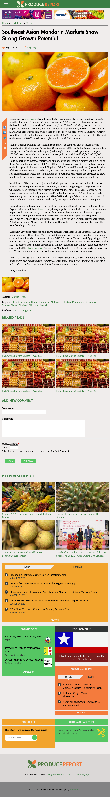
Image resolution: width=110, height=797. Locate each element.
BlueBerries (69, 696)
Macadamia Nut (71, 705)
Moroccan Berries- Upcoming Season (82, 687)
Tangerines (27, 310)
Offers (68, 677)
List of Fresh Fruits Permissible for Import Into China (76, 731)
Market (15, 296)
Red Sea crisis (35, 247)
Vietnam (34, 305)
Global (43, 305)
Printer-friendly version (5, 143)
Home (5, 23)
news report (31, 118)
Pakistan (66, 302)
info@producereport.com (58, 774)
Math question (10, 443)
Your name (8, 408)
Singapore (91, 302)
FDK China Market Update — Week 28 (76, 355)
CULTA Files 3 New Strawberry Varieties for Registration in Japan (44, 583)
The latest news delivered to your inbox (26, 729)
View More (81, 713)
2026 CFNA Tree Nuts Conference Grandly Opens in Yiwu (40, 609)
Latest (27, 567)
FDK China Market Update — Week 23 (76, 390)
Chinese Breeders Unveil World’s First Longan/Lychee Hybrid (22, 554)
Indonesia (44, 302)
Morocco (25, 302)
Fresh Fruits (17, 23)
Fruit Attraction (13, 663)
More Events (28, 672)
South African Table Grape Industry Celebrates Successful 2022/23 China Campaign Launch (81, 554)
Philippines (78, 302)
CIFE (7, 640)
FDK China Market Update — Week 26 (22, 390)
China (39, 209)
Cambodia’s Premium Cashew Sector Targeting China (38, 574)
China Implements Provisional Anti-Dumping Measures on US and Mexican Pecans (54, 592)
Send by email (5, 148)
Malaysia (55, 302)
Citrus (29, 23)
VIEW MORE (55, 620)
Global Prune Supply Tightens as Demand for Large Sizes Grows (81, 657)
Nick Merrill (75, 789)
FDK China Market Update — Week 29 (22, 355)
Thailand (23, 305)
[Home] (39, 4)
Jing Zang (31, 47)
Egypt (16, 302)
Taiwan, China (9, 305)
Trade (24, 296)
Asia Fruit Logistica (15, 654)
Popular (77, 567)
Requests (92, 677)
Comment (8, 418)
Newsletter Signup (80, 774)
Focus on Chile (81, 629)
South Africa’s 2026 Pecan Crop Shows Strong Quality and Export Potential (49, 600)
